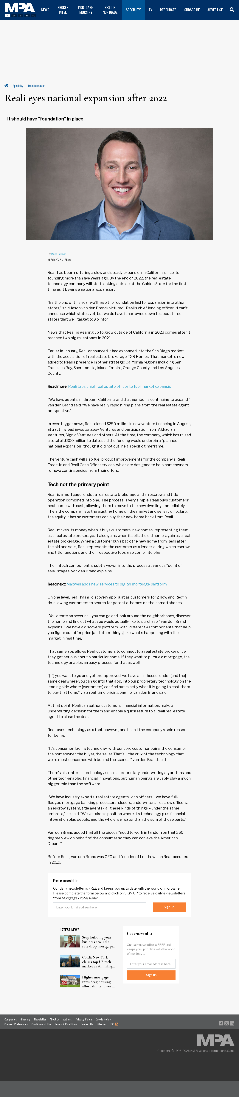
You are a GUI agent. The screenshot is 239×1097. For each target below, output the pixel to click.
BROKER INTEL (63, 10)
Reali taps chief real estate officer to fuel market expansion (120, 386)
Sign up (169, 907)
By (57, 254)
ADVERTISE (215, 9)
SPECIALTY (133, 9)
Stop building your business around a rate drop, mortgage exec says (97, 942)
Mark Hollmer (58, 254)
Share (68, 259)
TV (150, 9)
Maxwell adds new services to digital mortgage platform (116, 584)
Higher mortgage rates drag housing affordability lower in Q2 (98, 982)
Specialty (18, 85)
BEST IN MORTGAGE (110, 10)
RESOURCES (168, 9)
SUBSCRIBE (192, 9)
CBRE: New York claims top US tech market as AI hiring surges (97, 962)
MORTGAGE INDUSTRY (85, 10)
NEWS (45, 9)
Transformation (36, 85)
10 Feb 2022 (54, 259)
